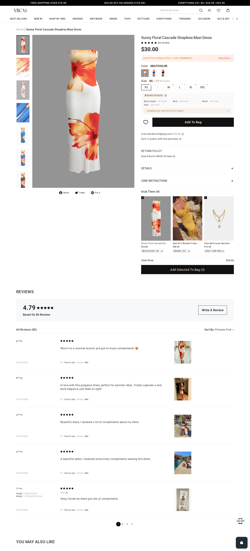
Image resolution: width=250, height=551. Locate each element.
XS (146, 87)
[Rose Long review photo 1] (182, 389)
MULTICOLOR (144, 73)
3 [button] (127, 524)
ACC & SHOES (224, 18)
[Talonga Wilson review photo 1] (182, 499)
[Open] (241, 542)
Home (19, 29)
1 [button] (118, 524)
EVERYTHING (164, 18)
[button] (131, 524)
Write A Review (212, 310)
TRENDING (185, 18)
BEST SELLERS (18, 18)
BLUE (154, 73)
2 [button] (122, 524)
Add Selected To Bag (187, 269)
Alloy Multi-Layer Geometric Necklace (222, 243)
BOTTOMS (143, 18)
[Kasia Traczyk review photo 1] (182, 352)
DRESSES (78, 18)
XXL (202, 87)
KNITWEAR (96, 18)
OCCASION (204, 18)
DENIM (113, 18)
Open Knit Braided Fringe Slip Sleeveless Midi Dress (197, 243)
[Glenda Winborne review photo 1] (182, 426)
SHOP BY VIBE (57, 18)
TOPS (127, 18)
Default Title (163, 73)
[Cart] (228, 10)
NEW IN (38, 18)
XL (191, 87)
